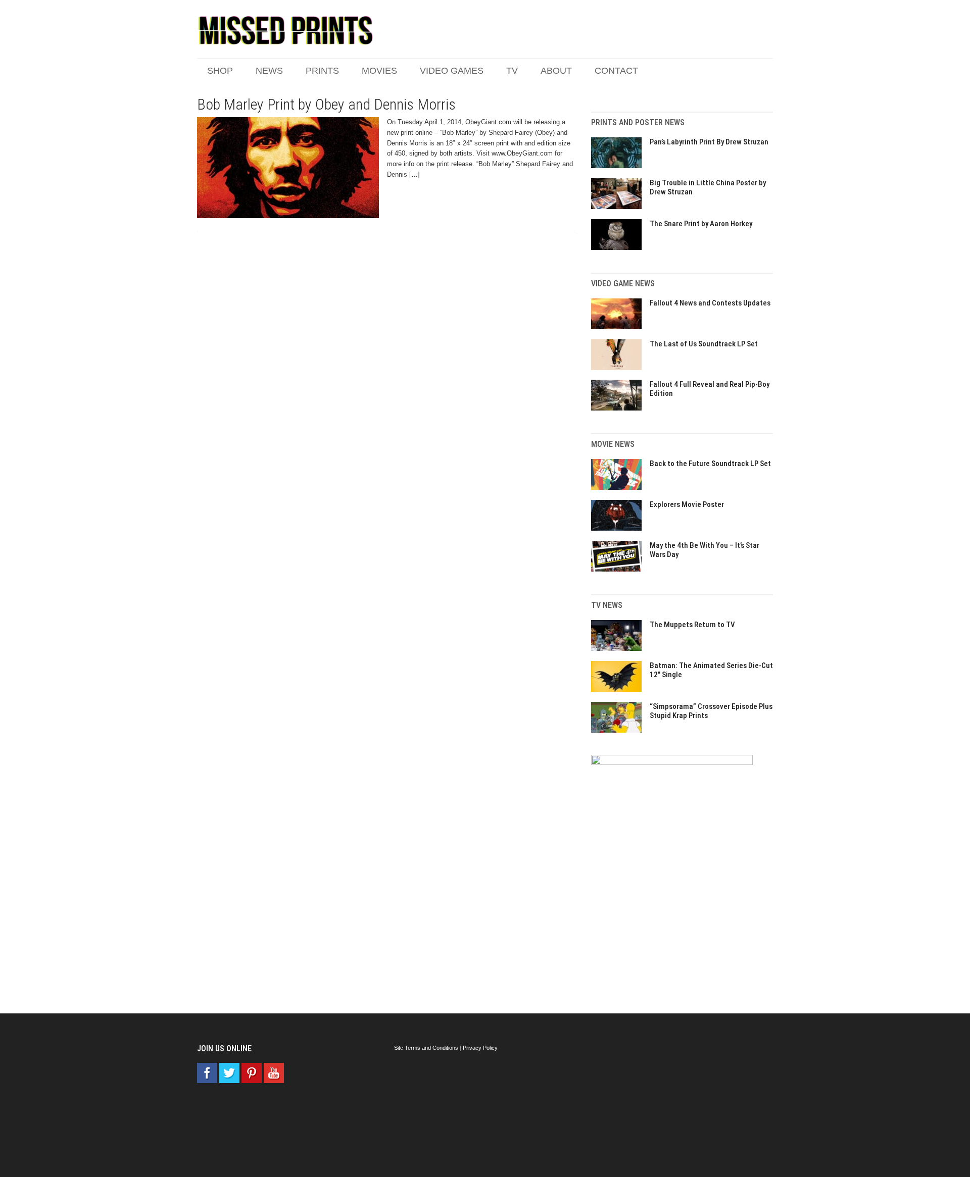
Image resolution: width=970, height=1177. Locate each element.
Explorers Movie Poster (687, 504)
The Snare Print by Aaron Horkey (701, 223)
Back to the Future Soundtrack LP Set (710, 463)
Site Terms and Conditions (426, 1048)
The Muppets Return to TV (692, 624)
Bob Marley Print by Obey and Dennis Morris (326, 104)
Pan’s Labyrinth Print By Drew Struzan (709, 141)
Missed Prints (285, 30)
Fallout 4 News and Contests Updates (710, 303)
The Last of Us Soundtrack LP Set (704, 343)
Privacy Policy (480, 1048)
